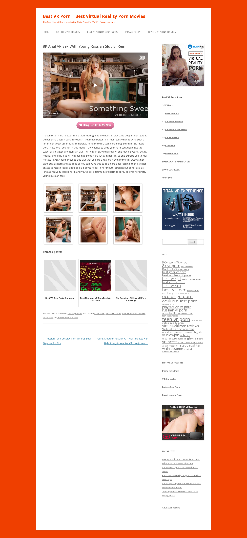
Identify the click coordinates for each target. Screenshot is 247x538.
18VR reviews (187, 266)
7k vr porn (183, 262)
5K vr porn (169, 262)
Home (46, 32)
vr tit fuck (188, 349)
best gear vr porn (174, 272)
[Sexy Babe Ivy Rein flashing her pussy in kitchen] (58, 199)
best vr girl (171, 278)
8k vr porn (99, 313)
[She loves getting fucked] (127, 199)
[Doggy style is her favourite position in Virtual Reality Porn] (93, 230)
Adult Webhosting (171, 507)
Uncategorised (75, 313)
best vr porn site (173, 282)
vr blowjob (170, 335)
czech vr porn (169, 293)
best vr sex (171, 285)
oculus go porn (177, 296)
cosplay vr (193, 290)
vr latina (182, 342)
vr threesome (172, 348)
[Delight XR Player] (137, 58)
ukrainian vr (196, 320)
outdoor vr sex (169, 304)
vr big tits (196, 332)
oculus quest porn (179, 301)
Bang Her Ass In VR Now (97, 125)
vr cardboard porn (172, 338)
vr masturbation (195, 342)
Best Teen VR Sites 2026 (68, 32)
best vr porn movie (190, 279)
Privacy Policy (132, 32)
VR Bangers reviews (182, 332)
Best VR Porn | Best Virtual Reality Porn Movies (94, 16)
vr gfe (187, 338)
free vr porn (183, 293)
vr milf (165, 345)
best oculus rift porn (176, 275)
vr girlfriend (197, 338)
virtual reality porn (173, 323)
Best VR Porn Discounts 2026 (102, 32)
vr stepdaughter (188, 345)
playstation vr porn (176, 307)
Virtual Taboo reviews (178, 329)
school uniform (171, 313)
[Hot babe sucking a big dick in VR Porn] (127, 230)
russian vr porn (113, 313)
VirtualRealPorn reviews (133, 313)
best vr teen (174, 290)
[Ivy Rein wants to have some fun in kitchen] (93, 199)
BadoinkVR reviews (175, 269)
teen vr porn (176, 319)
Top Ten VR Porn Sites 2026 (162, 32)
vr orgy (172, 345)
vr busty (185, 335)
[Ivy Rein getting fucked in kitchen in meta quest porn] (58, 230)
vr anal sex (48, 317)
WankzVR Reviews (170, 351)
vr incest (169, 341)
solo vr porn (186, 313)
